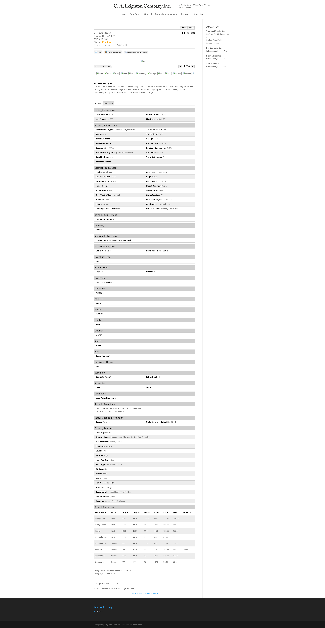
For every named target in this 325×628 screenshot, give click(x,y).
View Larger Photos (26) (102, 67)
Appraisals (199, 14)
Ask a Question (142, 52)
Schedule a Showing (114, 52)
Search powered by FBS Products (144, 593)
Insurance (186, 14)
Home (124, 14)
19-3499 (99, 611)
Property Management (166, 14)
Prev (184, 27)
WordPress (137, 624)
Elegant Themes (112, 624)
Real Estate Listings (139, 14)
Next (190, 27)
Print (99, 52)
